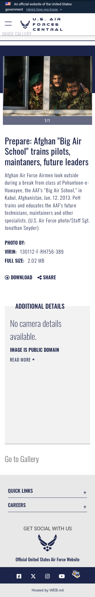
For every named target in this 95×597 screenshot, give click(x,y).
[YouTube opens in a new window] (62, 576)
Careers (17, 505)
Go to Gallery (22, 458)
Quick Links (20, 490)
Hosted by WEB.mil (48, 590)
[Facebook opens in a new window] (19, 576)
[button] (44, 9)
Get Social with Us (47, 529)
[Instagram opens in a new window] (47, 576)
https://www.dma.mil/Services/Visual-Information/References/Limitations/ (42, 434)
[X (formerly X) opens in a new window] (33, 576)
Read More (21, 360)
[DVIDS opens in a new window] (76, 574)
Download (21, 277)
